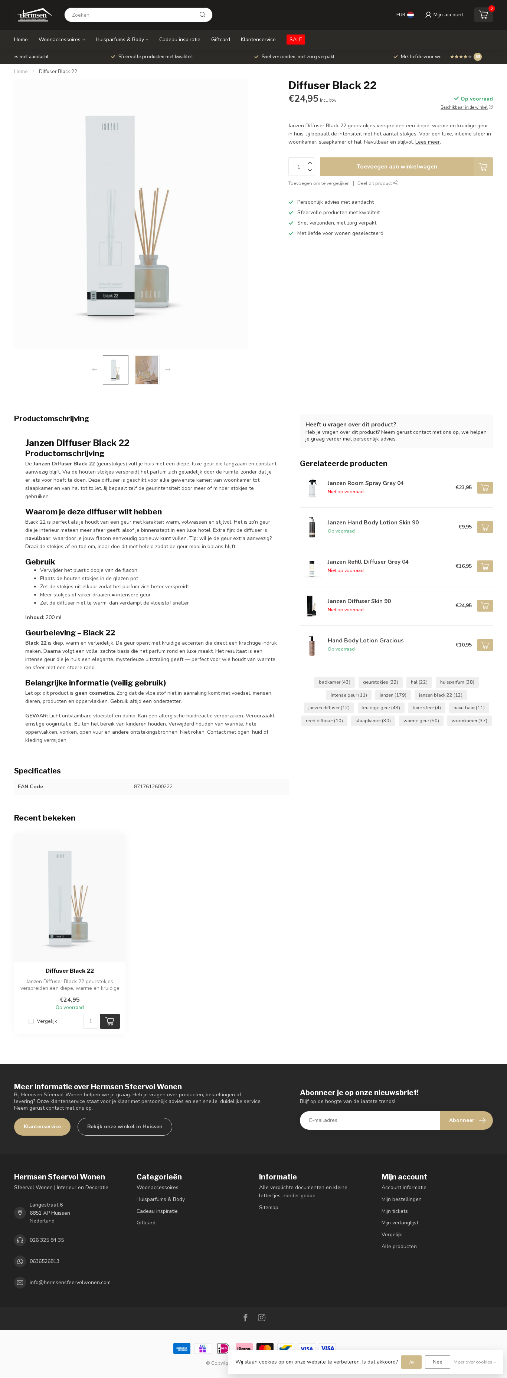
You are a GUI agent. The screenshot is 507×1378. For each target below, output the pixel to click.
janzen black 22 (440, 695)
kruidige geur (381, 707)
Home (21, 39)
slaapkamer (373, 720)
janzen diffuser (329, 707)
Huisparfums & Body (120, 39)
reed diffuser (324, 720)
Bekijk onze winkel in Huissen (125, 1126)
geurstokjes (380, 682)
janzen (393, 695)
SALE (296, 39)
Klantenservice (258, 39)
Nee (437, 1361)
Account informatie (404, 1187)
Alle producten (399, 1246)
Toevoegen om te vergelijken (319, 183)
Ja (411, 1361)
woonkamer (469, 720)
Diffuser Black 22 (58, 71)
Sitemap (268, 1207)
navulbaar (469, 707)
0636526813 (44, 1261)
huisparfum (457, 682)
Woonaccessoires (60, 39)
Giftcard (220, 39)
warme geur (421, 720)
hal (419, 682)
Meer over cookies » (475, 1362)
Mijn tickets (395, 1211)
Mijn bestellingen (402, 1199)
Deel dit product (375, 183)
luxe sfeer (427, 707)
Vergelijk (47, 1021)
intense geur (349, 695)
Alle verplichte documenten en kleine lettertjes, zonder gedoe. (303, 1191)
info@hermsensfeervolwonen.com (70, 1282)
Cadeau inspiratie (179, 39)
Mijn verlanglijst (400, 1222)
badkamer (334, 682)
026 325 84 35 (47, 1240)
